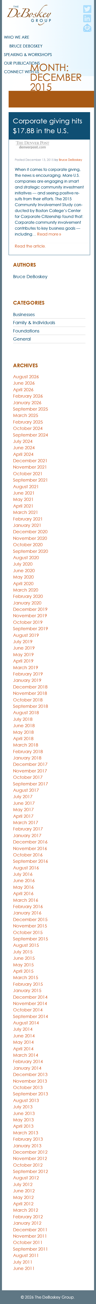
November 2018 (30, 693)
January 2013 (27, 1145)
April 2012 (23, 1203)
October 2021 (28, 473)
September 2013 (30, 1093)
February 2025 (28, 422)
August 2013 (26, 1100)
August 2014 (26, 1022)
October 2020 (28, 544)
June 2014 (24, 1035)
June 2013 (24, 1113)
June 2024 (24, 447)
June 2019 (24, 648)
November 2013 (30, 1081)
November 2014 (30, 1003)
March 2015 (25, 977)
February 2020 (28, 596)
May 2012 (23, 1197)
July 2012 (22, 1184)
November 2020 (30, 538)
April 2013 (23, 1126)
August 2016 (26, 867)
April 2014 (23, 1048)
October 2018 (28, 699)
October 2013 (28, 1087)
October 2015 (28, 932)
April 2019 (23, 661)
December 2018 (30, 686)
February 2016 (28, 906)
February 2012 (28, 1216)
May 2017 (23, 809)
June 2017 (24, 803)
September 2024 (30, 435)
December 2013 (30, 1074)
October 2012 (28, 1165)
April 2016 (23, 893)
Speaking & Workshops (28, 54)
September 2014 (30, 1016)
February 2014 (28, 1061)
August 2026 (26, 376)
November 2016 (30, 848)
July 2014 (22, 1029)
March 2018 (25, 744)
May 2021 (23, 499)
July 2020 (22, 564)
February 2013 (28, 1139)
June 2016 (24, 880)
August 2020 (26, 557)
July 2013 (22, 1106)
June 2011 (24, 1268)
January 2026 (27, 402)
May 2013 (23, 1119)
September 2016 (30, 861)
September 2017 (30, 783)
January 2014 (27, 1068)
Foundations (26, 330)
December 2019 (30, 609)
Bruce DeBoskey (25, 46)
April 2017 (23, 816)
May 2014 (23, 1042)
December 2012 (30, 1152)
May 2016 (23, 887)
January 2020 (27, 602)
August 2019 (26, 635)
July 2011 (22, 1262)
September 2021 (30, 480)
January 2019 (27, 680)
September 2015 (30, 938)
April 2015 (23, 971)
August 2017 (26, 790)
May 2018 (23, 732)
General (22, 339)
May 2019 (23, 654)
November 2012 (30, 1158)
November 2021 (30, 467)
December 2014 (30, 997)
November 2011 (30, 1236)
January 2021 (27, 525)
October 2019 (28, 622)
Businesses (24, 314)
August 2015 (26, 945)
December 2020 (30, 531)
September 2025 (30, 409)
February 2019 (28, 673)
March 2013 (25, 1132)
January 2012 (27, 1223)
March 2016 (25, 900)
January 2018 (27, 757)
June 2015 (24, 958)
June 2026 (24, 383)
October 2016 (28, 854)
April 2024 (23, 454)
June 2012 (24, 1190)
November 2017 (30, 770)
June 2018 (24, 725)
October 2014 (28, 1009)
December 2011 (30, 1229)
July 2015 (22, 951)
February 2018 (28, 751)
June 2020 (24, 570)
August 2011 (26, 1255)
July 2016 (22, 874)
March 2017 (25, 822)
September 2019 (30, 628)
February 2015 (28, 984)
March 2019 (25, 667)
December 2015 (30, 919)
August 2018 (26, 712)
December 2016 (30, 841)
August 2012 (26, 1177)
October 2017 (28, 777)
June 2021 (24, 493)
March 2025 (25, 415)
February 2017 (28, 828)
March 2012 (25, 1210)
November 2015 (30, 925)
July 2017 (22, 796)
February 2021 (28, 519)
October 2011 (28, 1242)
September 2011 (30, 1249)
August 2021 (26, 486)
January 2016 (27, 912)
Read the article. (30, 246)
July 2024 (22, 441)
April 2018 (23, 738)
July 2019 (22, 641)
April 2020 (23, 583)
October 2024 (28, 428)
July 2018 (22, 719)
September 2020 (30, 551)
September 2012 (30, 1171)
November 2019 (30, 615)
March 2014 (25, 1055)
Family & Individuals (34, 322)
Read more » (49, 234)
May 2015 (23, 964)
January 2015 (27, 990)
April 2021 (23, 506)
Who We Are (16, 37)
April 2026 (23, 389)
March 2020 (25, 590)
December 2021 (30, 460)
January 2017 (27, 835)
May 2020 (23, 577)
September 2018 (30, 706)
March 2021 (25, 512)
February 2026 (28, 396)
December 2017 (30, 764)
